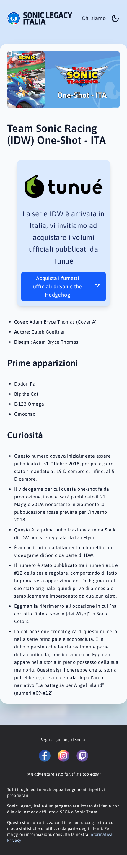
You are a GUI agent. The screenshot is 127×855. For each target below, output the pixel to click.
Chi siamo (94, 18)
